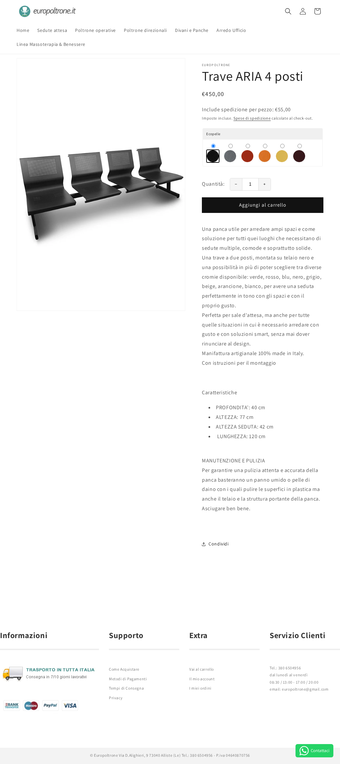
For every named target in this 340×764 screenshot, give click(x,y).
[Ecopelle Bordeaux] (299, 153)
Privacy (116, 697)
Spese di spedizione (252, 118)
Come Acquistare (124, 669)
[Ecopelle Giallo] (282, 153)
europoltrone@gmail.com (305, 689)
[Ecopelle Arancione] (264, 153)
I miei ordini (200, 688)
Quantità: (213, 183)
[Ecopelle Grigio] (230, 153)
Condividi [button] (218, 544)
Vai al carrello (201, 669)
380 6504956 (289, 667)
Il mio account (201, 678)
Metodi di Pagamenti (128, 678)
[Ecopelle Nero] (212, 153)
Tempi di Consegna (126, 688)
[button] (288, 11)
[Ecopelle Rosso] (247, 153)
